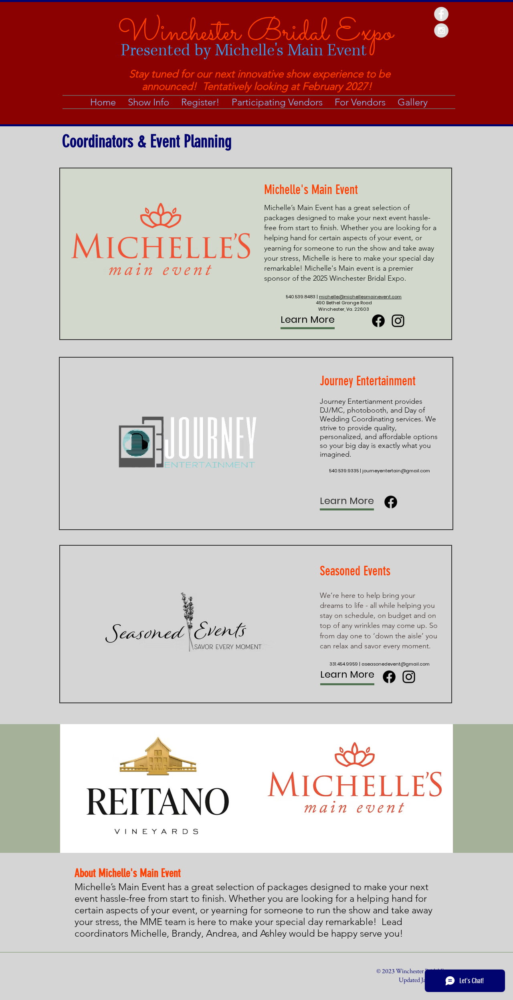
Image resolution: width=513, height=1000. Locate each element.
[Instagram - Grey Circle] (441, 30)
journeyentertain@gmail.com (396, 471)
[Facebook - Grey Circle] (441, 14)
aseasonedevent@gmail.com (396, 664)
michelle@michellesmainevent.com (360, 297)
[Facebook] (378, 320)
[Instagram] (398, 320)
